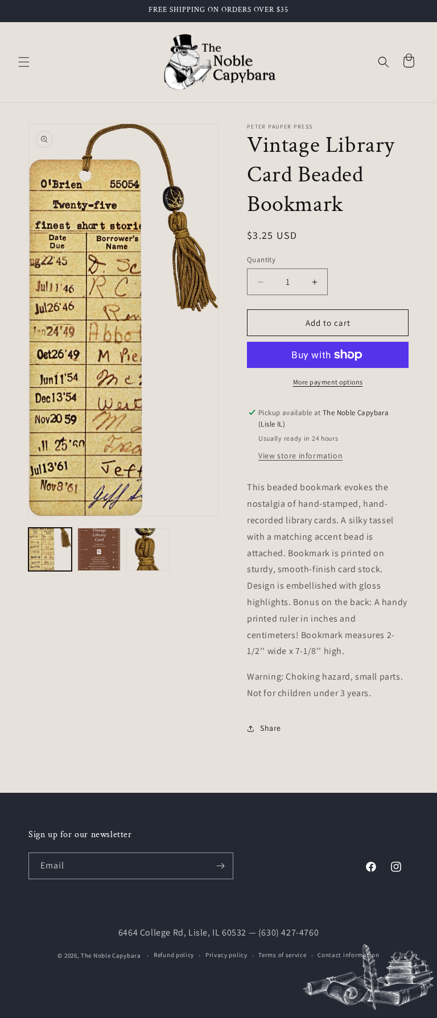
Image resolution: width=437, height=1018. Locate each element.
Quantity (261, 259)
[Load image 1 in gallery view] (50, 549)
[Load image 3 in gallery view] (148, 549)
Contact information (348, 955)
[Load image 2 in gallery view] (99, 549)
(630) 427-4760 (288, 932)
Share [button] (270, 728)
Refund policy (174, 955)
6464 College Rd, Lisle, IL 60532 (182, 932)
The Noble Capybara (111, 955)
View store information (300, 455)
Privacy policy (226, 955)
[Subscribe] (220, 866)
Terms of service (282, 955)
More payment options (328, 382)
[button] (23, 62)
